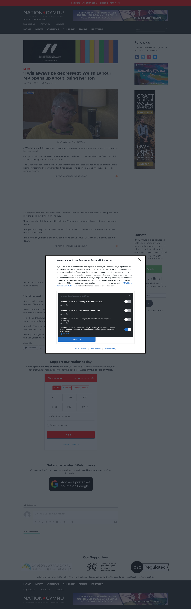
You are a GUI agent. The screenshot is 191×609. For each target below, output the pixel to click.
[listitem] (95, 296)
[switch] (127, 301)
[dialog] (95, 304)
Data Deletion (80, 349)
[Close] (140, 260)
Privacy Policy (110, 349)
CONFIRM (77, 339)
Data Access (95, 349)
